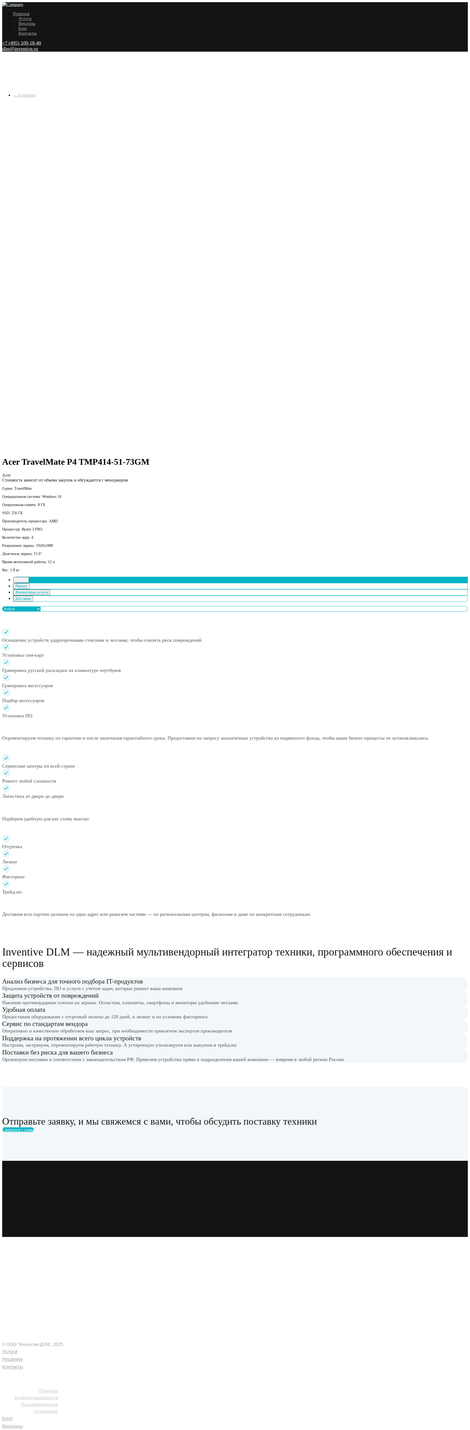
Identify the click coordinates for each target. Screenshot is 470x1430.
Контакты (27, 33)
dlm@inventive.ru (20, 48)
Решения (21, 13)
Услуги (25, 18)
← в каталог (24, 95)
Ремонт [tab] (21, 586)
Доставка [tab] (23, 599)
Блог (22, 28)
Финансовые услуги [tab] (32, 592)
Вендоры (26, 23)
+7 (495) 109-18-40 (21, 43)
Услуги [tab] (21, 580)
